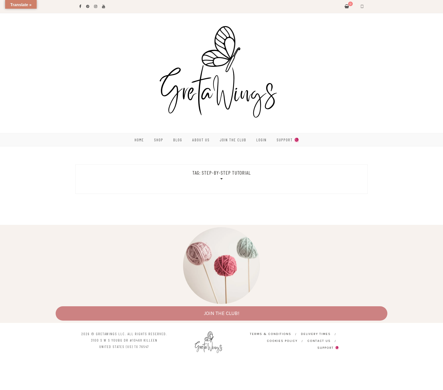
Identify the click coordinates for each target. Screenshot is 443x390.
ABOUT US (201, 139)
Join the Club (233, 139)
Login (261, 139)
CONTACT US (319, 341)
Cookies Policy (282, 341)
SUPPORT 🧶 (288, 139)
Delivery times (316, 334)
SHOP (158, 139)
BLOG (177, 139)
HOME (139, 139)
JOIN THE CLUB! (221, 313)
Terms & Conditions (270, 334)
